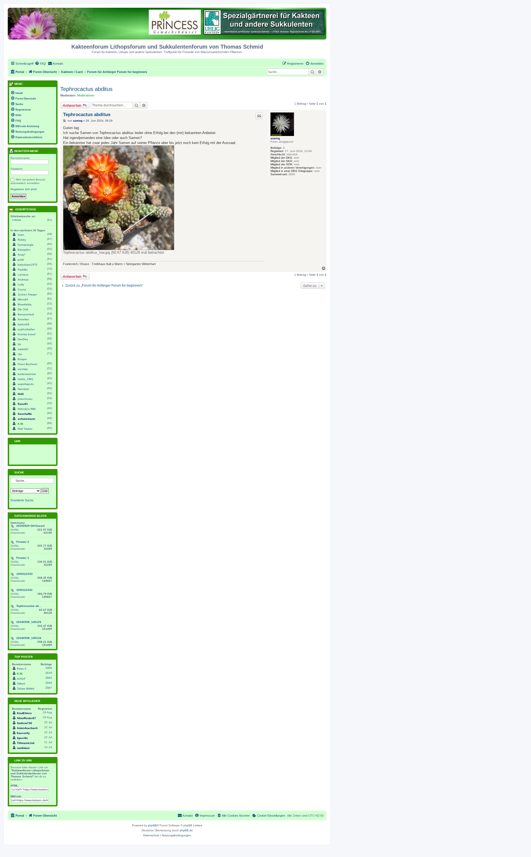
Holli (21, 393)
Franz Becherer (27, 364)
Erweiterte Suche (22, 500)
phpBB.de (186, 830)
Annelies (23, 319)
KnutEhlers (24, 713)
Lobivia (16, 219)
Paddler (23, 269)
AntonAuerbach (27, 728)
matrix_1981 (25, 379)
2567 (48, 687)
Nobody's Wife (27, 408)
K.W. (21, 423)
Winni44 (23, 299)
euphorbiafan (26, 329)
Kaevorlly (23, 733)
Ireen (21, 234)
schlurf (21, 678)
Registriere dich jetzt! (24, 189)
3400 (48, 667)
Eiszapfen (24, 249)
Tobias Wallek (25, 688)
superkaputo (26, 384)
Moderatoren (85, 95)
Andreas (23, 279)
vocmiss (23, 369)
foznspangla (25, 244)
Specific (22, 738)
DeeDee (23, 339)
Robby (22, 239)
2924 (48, 682)
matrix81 (23, 349)
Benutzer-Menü (26, 151)
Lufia (21, 284)
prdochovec (25, 398)
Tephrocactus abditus (86, 89)
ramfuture (23, 747)
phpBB (152, 825)
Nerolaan (23, 389)
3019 (48, 672)
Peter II (21, 668)
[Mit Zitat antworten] (259, 115)
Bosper (22, 359)
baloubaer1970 (27, 264)
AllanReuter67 (26, 718)
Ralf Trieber (25, 428)
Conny (22, 289)
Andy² (21, 254)
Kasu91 (23, 403)
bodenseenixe (27, 374)
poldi (21, 259)
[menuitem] (40, 63)
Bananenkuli (26, 314)
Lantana (23, 274)
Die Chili (23, 309)
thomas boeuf (26, 334)
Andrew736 (24, 723)
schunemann (26, 418)
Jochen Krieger (27, 294)
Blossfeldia (25, 304)
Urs (20, 354)
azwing (275, 138)
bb (19, 344)
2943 (48, 677)
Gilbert (21, 683)
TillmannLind (25, 743)
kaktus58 (23, 324)
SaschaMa (25, 413)
